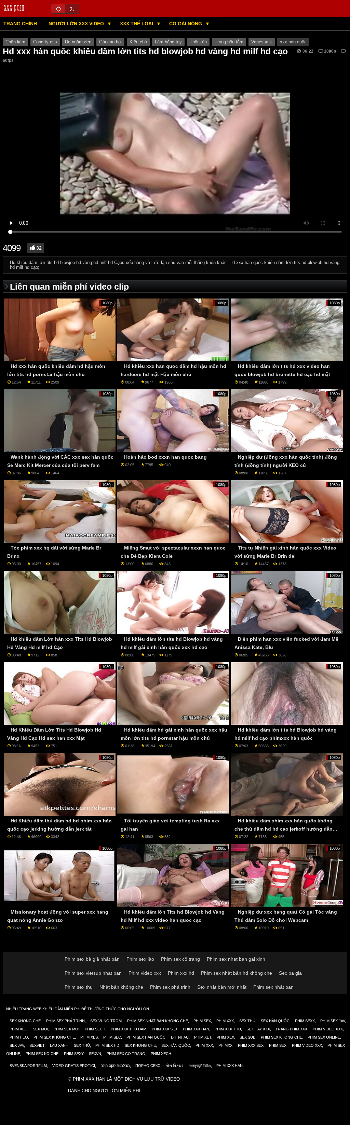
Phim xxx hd (181, 973)
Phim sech (95, 1029)
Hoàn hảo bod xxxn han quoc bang (165, 457)
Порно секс (147, 1066)
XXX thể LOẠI (137, 23)
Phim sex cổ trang (180, 959)
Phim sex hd (107, 1045)
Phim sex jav (332, 1021)
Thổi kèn (198, 42)
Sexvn (95, 1054)
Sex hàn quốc (275, 1021)
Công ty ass (45, 42)
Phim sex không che (54, 1037)
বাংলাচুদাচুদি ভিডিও (200, 1066)
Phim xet (202, 1037)
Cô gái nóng (186, 23)
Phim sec (112, 1037)
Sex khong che (25, 1021)
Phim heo (19, 1037)
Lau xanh (59, 1045)
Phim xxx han (196, 1029)
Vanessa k (261, 42)
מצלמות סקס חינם (115, 1066)
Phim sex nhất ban (273, 987)
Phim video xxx (145, 973)
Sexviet (36, 1045)
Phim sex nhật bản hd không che (236, 973)
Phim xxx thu (228, 1029)
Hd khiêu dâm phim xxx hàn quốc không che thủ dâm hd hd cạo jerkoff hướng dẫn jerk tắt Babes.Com (283, 829)
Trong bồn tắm (229, 42)
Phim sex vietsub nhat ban (93, 973)
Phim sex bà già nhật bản (92, 959)
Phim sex (202, 1021)
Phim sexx (305, 1021)
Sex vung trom (106, 1021)
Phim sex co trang (126, 1054)
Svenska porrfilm (28, 1066)
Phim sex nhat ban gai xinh (236, 959)
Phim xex (225, 1037)
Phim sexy (73, 1054)
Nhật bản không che (121, 987)
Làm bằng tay (168, 42)
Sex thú (247, 1021)
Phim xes (89, 1037)
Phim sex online (324, 1037)
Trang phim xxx (291, 1029)
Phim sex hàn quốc (145, 1037)
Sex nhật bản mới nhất (221, 987)
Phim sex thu (79, 987)
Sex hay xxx (258, 1029)
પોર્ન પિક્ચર (175, 1066)
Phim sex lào (140, 959)
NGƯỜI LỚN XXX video (77, 23)
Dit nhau (180, 1037)
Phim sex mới (66, 1029)
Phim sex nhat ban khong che (157, 1021)
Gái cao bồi (110, 42)
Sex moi (40, 1029)
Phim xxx (204, 1045)
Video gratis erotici (73, 1066)
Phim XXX (225, 1021)
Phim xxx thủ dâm (128, 1029)
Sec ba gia (290, 973)
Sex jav (17, 1045)
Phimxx (225, 1045)
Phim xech (161, 1054)
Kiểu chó (138, 42)
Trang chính (20, 23)
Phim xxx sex (164, 1029)
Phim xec (18, 1029)
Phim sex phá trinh (170, 987)
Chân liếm (15, 42)
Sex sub (247, 1037)
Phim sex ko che (42, 1054)
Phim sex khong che (281, 1037)
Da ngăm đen (78, 42)
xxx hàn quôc (293, 42)
